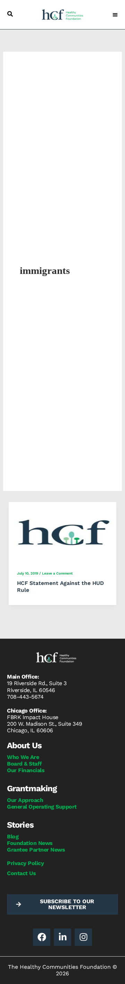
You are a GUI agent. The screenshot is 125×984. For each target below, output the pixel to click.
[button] (10, 14)
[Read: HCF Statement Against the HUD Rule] (63, 532)
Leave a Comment (57, 573)
